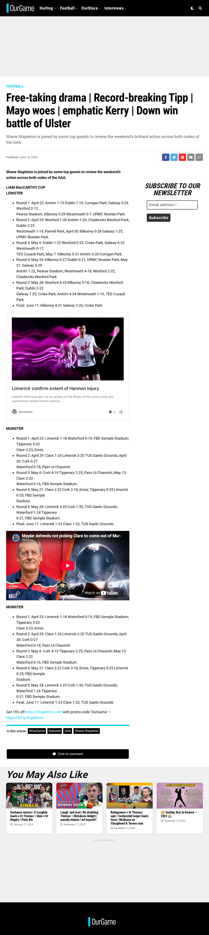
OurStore (89, 8)
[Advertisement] (104, 45)
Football (67, 8)
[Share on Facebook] (165, 157)
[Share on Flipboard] (182, 157)
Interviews (114, 8)
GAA (67, 731)
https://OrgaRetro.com (44, 712)
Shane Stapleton (87, 731)
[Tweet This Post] (174, 157)
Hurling (46, 8)
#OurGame (37, 731)
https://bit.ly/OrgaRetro (24, 717)
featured (55, 731)
